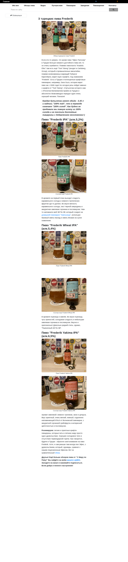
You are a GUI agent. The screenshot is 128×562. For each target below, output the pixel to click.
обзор (57, 453)
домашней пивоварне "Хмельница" (56, 215)
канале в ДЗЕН (73, 460)
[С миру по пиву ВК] (96, 1)
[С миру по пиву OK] (117, 1)
